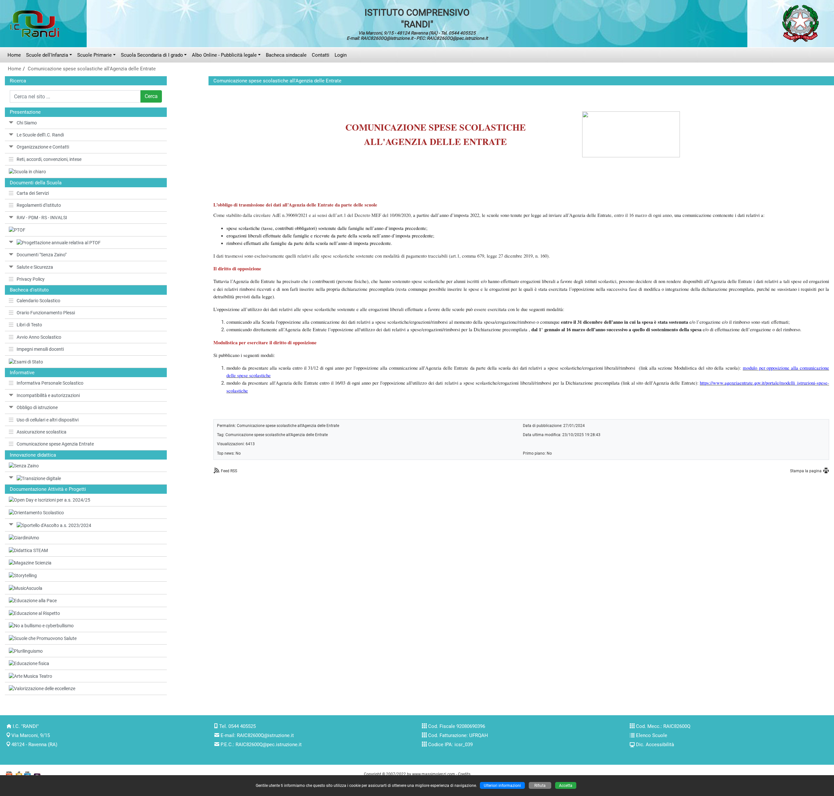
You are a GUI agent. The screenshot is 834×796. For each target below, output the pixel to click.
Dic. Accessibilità (655, 744)
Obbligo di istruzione (37, 407)
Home (14, 55)
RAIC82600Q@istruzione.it (265, 735)
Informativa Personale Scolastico (50, 383)
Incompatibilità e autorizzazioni (48, 395)
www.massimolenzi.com (433, 774)
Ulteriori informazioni (502, 785)
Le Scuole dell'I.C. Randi (40, 134)
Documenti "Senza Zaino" (41, 254)
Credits (464, 774)
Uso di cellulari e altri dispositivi (48, 419)
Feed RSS (229, 470)
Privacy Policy (31, 279)
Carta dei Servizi (33, 193)
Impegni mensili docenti (40, 349)
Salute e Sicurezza (35, 267)
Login (341, 55)
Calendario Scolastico (38, 300)
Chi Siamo (27, 122)
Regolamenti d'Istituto (39, 205)
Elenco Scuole (651, 735)
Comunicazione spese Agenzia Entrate (55, 444)
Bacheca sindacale (286, 55)
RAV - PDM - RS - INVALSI (42, 217)
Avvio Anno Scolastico (39, 337)
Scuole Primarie (94, 55)
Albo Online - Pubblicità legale (224, 55)
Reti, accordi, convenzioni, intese (49, 159)
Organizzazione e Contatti (43, 146)
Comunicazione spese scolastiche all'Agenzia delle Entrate (92, 69)
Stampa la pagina (806, 470)
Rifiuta (540, 785)
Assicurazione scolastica (41, 431)
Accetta (565, 785)
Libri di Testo (29, 324)
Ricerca (18, 81)
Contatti (320, 55)
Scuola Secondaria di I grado (152, 55)
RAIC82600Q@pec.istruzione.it (269, 744)
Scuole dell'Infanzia (47, 55)
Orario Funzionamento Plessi (46, 312)
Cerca (151, 96)
